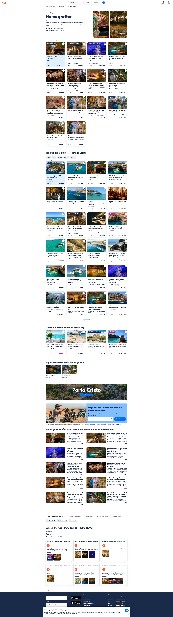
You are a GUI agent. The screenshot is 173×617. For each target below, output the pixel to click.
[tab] (56, 516)
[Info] (57, 41)
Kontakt (85, 596)
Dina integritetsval (87, 603)
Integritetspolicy (118, 424)
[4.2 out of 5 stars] (50, 537)
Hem (47, 590)
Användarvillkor (86, 605)
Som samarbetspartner (120, 601)
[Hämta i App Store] (76, 603)
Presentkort (110, 605)
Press (109, 603)
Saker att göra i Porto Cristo (68, 590)
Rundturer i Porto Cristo (82, 590)
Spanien (51, 590)
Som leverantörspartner (121, 596)
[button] (55, 54)
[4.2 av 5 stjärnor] (50, 28)
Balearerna (57, 590)
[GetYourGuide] (4, 3)
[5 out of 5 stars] (59, 543)
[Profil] (169, 2)
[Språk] (163, 2)
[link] (55, 54)
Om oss (109, 596)
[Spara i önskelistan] (63, 43)
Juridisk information (87, 599)
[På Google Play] (76, 598)
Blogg (109, 601)
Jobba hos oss (110, 599)
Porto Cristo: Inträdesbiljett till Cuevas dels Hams (58, 541)
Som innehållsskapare (120, 599)
